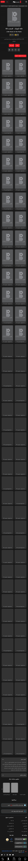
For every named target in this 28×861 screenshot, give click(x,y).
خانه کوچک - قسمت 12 (7, 170)
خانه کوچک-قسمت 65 (20, 606)
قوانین (24, 826)
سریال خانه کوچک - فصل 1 (13, 6)
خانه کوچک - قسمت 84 (7, 739)
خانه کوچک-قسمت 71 (20, 650)
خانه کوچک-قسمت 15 (20, 208)
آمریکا (16, 39)
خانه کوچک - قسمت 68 (7, 621)
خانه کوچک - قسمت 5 (20, 114)
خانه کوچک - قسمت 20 (7, 246)
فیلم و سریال (21, 6)
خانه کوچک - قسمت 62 (7, 577)
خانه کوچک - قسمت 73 (20, 665)
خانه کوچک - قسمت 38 (7, 400)
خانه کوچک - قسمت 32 (7, 356)
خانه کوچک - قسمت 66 (7, 606)
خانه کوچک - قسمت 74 (7, 665)
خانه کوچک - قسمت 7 (20, 133)
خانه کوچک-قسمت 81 (20, 724)
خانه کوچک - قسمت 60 (7, 562)
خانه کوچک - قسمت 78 (7, 694)
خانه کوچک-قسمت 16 (7, 208)
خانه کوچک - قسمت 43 (20, 444)
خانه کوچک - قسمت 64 (7, 591)
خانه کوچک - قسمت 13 (20, 190)
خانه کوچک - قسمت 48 (7, 474)
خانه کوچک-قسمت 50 (7, 488)
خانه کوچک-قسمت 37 (20, 400)
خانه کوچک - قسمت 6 (7, 114)
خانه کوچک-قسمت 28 (8, 322)
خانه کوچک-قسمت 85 (20, 753)
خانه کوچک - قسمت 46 (7, 459)
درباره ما (24, 823)
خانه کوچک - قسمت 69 (20, 636)
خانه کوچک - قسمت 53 (20, 518)
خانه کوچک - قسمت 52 (7, 503)
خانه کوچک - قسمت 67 (20, 621)
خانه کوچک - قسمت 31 (20, 356)
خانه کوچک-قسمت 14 (7, 190)
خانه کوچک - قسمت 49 (20, 488)
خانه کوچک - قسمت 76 (7, 680)
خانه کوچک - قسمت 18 (7, 227)
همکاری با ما (10, 831)
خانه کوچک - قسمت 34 (7, 371)
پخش (17, 45)
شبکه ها (10, 823)
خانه (26, 6)
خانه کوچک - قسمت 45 (20, 459)
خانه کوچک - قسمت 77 (20, 694)
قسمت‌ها (12, 45)
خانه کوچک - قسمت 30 (7, 341)
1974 (19, 39)
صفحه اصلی (23, 820)
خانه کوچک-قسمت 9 (20, 152)
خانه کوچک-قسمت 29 (20, 341)
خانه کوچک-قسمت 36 (7, 385)
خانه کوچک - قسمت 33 (20, 371)
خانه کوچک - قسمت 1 (20, 76)
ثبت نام (2, 1)
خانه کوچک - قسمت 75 (20, 680)
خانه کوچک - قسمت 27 (20, 322)
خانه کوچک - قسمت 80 (7, 709)
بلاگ (25, 828)
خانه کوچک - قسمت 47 (20, 474)
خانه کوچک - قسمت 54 (7, 518)
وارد (11, 805)
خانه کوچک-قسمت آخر (7, 753)
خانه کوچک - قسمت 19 (20, 246)
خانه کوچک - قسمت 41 (20, 430)
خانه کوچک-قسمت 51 (20, 503)
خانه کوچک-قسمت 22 (7, 265)
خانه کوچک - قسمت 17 (20, 227)
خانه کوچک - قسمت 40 (7, 415)
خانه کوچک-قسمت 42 (7, 430)
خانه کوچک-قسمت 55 (20, 533)
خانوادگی (14, 41)
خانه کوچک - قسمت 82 (7, 724)
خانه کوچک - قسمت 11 (20, 170)
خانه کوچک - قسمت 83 (20, 739)
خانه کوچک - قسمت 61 (20, 577)
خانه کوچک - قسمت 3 (20, 95)
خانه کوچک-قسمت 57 (20, 547)
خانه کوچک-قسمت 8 (7, 133)
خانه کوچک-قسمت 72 (7, 650)
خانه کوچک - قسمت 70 (7, 636)
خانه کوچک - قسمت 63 (20, 591)
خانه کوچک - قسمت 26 (7, 303)
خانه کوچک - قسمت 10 (7, 152)
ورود (7, 1)
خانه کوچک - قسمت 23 (20, 284)
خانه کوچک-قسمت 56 (7, 533)
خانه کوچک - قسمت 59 (20, 562)
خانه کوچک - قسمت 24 (7, 284)
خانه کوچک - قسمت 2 (8, 76)
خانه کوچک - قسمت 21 (20, 265)
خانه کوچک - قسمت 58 (7, 547)
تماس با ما (24, 831)
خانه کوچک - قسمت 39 (20, 415)
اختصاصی (10, 828)
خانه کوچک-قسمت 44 (7, 444)
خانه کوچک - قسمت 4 (8, 95)
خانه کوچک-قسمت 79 (20, 709)
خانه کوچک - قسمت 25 (20, 303)
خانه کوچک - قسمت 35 (20, 385)
